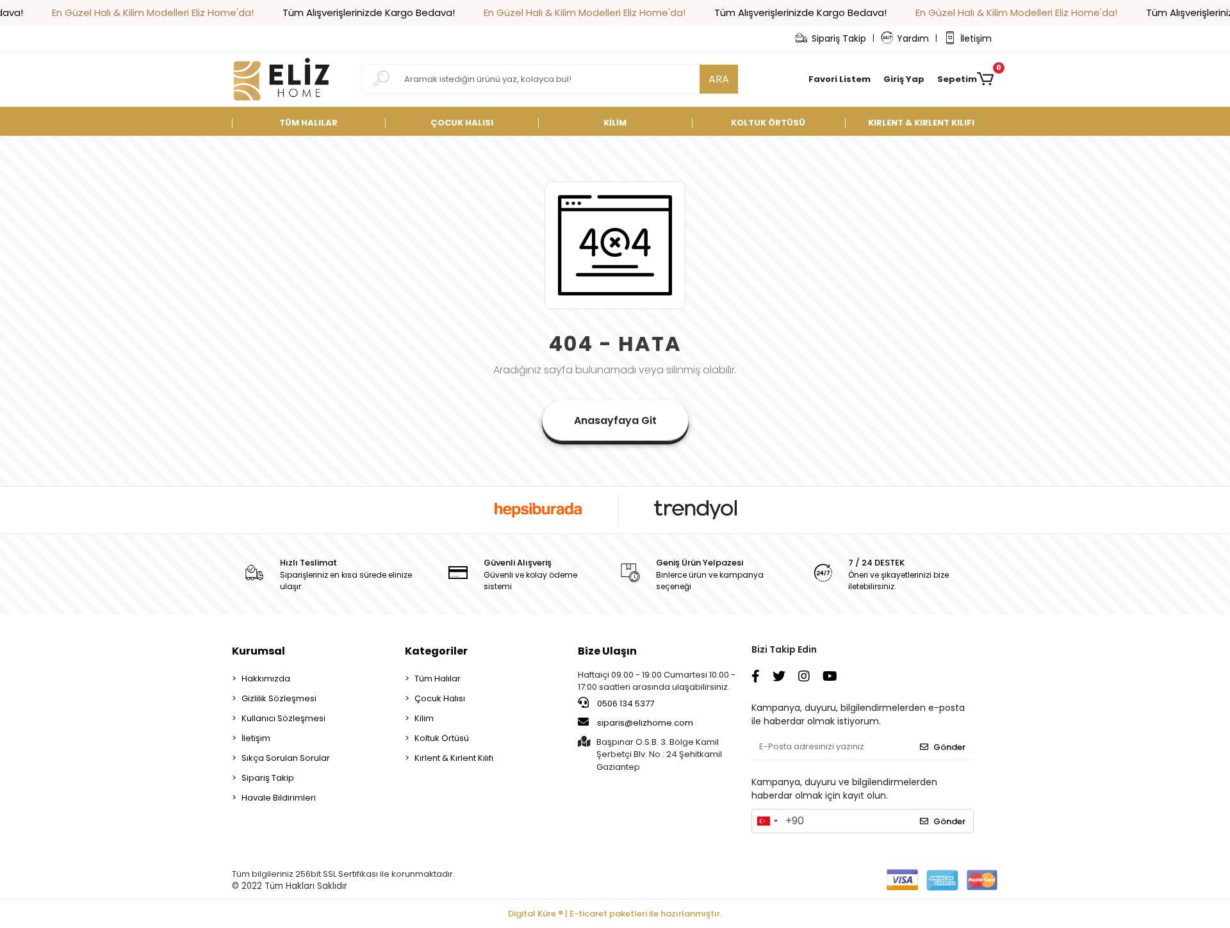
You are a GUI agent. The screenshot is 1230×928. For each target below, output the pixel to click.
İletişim (976, 38)
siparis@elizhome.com (645, 723)
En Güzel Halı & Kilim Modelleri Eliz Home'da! (153, 12)
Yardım (913, 38)
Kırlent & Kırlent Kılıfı (453, 758)
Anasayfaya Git (615, 420)
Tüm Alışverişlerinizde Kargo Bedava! (369, 12)
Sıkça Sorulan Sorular (286, 758)
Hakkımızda (266, 678)
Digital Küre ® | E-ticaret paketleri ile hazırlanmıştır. (615, 914)
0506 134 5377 (624, 703)
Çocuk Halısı (439, 698)
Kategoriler (436, 651)
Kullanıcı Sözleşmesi (283, 718)
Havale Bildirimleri (279, 798)
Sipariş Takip (839, 38)
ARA (719, 79)
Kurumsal (258, 651)
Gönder (949, 747)
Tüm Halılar (437, 678)
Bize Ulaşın (607, 651)
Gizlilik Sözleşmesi (279, 698)
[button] (903, 79)
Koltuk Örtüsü (441, 738)
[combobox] (767, 821)
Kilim (424, 718)
